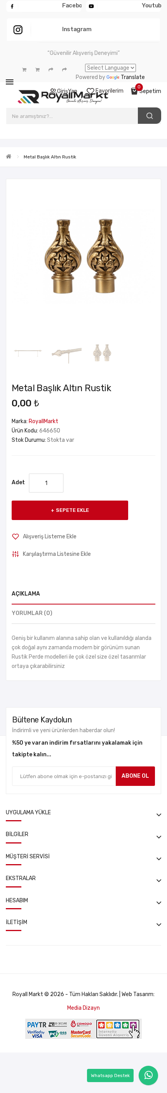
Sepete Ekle (72, 510)
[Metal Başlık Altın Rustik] (28, 352)
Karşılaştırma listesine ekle (57, 554)
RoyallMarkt (43, 421)
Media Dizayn (83, 1008)
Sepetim (150, 91)
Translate (133, 77)
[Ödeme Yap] (51, 69)
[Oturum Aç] (37, 69)
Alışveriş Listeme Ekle (50, 536)
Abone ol (135, 776)
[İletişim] (64, 69)
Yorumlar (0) (32, 613)
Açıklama (26, 593)
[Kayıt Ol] (24, 69)
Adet (18, 482)
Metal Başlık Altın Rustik (50, 157)
